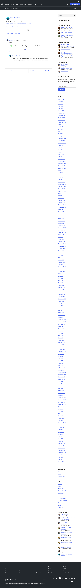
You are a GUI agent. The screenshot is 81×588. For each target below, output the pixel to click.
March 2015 (61, 365)
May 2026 (60, 106)
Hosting (6, 570)
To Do (59, 503)
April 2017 (60, 310)
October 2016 (61, 324)
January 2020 (61, 241)
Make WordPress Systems (12, 8)
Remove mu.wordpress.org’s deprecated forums (66, 33)
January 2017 (61, 317)
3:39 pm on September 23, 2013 (20, 40)
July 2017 (60, 303)
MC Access (63, 550)
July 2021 (60, 214)
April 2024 (60, 152)
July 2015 (60, 356)
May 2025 (60, 131)
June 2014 (60, 383)
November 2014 (62, 374)
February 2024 (61, 156)
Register (60, 484)
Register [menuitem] (78, 1)
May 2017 (60, 308)
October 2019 (61, 248)
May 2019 (60, 257)
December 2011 (61, 448)
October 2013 (61, 402)
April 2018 (60, 282)
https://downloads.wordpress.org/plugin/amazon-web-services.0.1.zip (22, 27)
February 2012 (61, 443)
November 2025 (62, 117)
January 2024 (61, 159)
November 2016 (62, 321)
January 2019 (61, 264)
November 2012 (62, 425)
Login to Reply (10, 33)
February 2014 (61, 393)
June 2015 (60, 358)
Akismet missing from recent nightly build (66, 56)
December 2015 (62, 347)
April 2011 (60, 459)
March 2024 (61, 154)
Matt (64, 568)
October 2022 (61, 188)
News (6, 568)
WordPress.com (66, 566)
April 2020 (60, 237)
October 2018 (61, 271)
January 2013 (61, 420)
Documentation (37, 568)
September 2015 (62, 351)
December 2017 (62, 292)
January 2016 (61, 344)
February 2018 (61, 287)
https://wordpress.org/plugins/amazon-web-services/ (18, 23)
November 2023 (62, 163)
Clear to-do (17, 33)
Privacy (6, 572)
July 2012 (60, 434)
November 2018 (62, 269)
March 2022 (61, 198)
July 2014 (60, 381)
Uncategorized (61, 476)
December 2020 (62, 225)
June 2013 (60, 411)
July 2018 (60, 276)
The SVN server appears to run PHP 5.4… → (40, 70)
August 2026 (61, 99)
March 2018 (61, 285)
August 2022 (61, 193)
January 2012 (61, 445)
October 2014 (61, 377)
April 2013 (60, 416)
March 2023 (61, 177)
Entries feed (61, 488)
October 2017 (61, 296)
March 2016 (61, 340)
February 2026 (61, 113)
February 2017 (61, 315)
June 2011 (60, 455)
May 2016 (60, 335)
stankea (11, 40)
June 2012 (60, 436)
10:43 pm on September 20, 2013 (16, 19)
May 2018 (60, 280)
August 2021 (61, 211)
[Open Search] (67, 4)
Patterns (21, 572)
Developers (36, 570)
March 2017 (61, 312)
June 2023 (60, 175)
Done (59, 505)
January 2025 (61, 136)
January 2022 (61, 202)
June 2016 (60, 333)
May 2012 (60, 438)
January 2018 (61, 289)
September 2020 (62, 232)
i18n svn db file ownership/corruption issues (66, 53)
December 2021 (62, 204)
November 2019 (62, 246)
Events (49, 568)
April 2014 (60, 388)
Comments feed (62, 490)
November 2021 (62, 207)
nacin (27, 49)
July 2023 (60, 172)
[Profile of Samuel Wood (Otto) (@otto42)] (7, 19)
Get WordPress (75, 4)
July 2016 (60, 331)
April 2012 (60, 441)
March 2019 (61, 260)
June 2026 (60, 104)
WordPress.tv (37, 572)
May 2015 (60, 360)
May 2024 (60, 149)
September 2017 (62, 299)
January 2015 (61, 370)
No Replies (60, 507)
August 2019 (61, 250)
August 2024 (61, 145)
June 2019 (60, 255)
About (6, 566)
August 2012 (61, 432)
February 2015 (61, 367)
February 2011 (61, 464)
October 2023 (61, 165)
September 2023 (62, 168)
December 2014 (62, 372)
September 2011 (62, 452)
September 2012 (62, 429)
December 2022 (62, 184)
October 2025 (61, 120)
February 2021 (61, 221)
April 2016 (60, 338)
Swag (50, 572)
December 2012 (62, 422)
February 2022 (61, 200)
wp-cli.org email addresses (66, 29)
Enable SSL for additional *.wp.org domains (65, 49)
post (59, 471)
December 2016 (62, 319)
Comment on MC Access (66, 547)
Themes (21, 568)
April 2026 (60, 108)
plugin (28, 30)
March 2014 (61, 390)
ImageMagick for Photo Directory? (67, 46)
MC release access (65, 514)
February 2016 (61, 342)
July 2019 (60, 253)
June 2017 (60, 305)
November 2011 (61, 450)
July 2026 (60, 101)
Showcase (21, 566)
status (59, 474)
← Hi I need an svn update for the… (14, 70)
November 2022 (62, 186)
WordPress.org (61, 493)
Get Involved (51, 566)
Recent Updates (62, 498)
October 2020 (61, 230)
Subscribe (61, 89)
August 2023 (61, 170)
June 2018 (60, 278)
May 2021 (60, 216)
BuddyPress (66, 572)
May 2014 (60, 386)
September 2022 (62, 191)
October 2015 (61, 349)
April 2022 (60, 195)
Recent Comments (62, 500)
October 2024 (61, 140)
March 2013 (61, 418)
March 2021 (61, 218)
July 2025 (60, 127)
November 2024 (62, 138)
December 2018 (62, 266)
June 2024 (60, 147)
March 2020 (61, 239)
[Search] (75, 15)
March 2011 (61, 461)
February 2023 (61, 179)
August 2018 (61, 273)
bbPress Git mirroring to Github (67, 27)
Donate (50, 570)
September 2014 (62, 379)
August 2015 (61, 354)
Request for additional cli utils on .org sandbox (67, 36)
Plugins (20, 570)
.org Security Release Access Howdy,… (65, 65)
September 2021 (62, 209)
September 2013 (62, 404)
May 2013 (60, 413)
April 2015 (60, 363)
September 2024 (62, 143)
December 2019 (62, 243)
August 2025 (61, 124)
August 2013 (61, 406)
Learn (35, 566)
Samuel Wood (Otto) (15, 17)
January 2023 (61, 182)
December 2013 (62, 397)
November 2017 (62, 294)
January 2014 (61, 395)
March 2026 (61, 110)
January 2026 (61, 115)
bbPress (65, 570)
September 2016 (62, 326)
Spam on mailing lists (65, 44)
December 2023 (62, 161)
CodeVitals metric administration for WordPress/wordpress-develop (67, 68)
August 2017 (61, 301)
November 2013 (62, 399)
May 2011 (60, 457)
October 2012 (61, 427)
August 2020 (61, 234)
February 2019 (61, 262)
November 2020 (62, 227)
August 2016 (61, 328)
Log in (59, 486)
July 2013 (60, 409)
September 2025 (62, 122)
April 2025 (60, 133)
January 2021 (61, 223)
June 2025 (60, 129)
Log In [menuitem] (75, 1)
